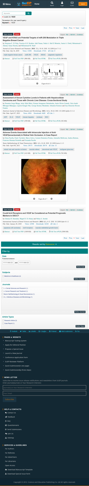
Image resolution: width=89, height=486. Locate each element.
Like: (52, 51)
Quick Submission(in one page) (17, 366)
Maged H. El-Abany (26, 219)
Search (52, 5)
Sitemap (10, 438)
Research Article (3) (10, 320)
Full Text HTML (40, 58)
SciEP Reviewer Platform (14, 361)
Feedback (11, 417)
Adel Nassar (38, 43)
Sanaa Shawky (13, 46)
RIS (67, 35)
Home (37, 4)
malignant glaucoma (66, 149)
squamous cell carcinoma (12, 228)
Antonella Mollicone (60, 138)
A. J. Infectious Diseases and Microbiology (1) (18, 297)
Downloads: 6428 (39, 113)
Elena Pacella (9, 138)
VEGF (36, 55)
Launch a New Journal (13, 353)
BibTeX (72, 35)
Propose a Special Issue (14, 349)
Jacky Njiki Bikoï (26, 103)
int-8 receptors (28, 228)
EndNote (80, 35)
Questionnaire (13, 425)
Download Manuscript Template (20, 469)
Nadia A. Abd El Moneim (51, 43)
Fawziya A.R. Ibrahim (26, 43)
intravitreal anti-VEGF (49, 149)
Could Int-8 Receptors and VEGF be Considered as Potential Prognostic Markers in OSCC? (34, 214)
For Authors (9, 449)
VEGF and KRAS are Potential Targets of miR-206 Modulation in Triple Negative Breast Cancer (33, 39)
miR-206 (28, 55)
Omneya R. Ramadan (12, 219)
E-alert (72, 5)
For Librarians (10, 461)
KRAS (43, 55)
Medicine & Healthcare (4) (12, 276)
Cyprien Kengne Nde (24, 106)
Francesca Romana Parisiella (12, 140)
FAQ (8, 421)
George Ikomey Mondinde (40, 106)
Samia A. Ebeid (66, 43)
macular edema (34, 149)
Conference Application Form (16, 357)
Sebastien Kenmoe (56, 106)
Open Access (10, 465)
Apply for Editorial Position (15, 345)
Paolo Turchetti (20, 138)
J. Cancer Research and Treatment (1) (16, 291)
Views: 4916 (27, 113)
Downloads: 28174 (41, 145)
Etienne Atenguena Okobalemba (43, 103)
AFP (5, 117)
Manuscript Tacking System (15, 341)
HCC (46, 117)
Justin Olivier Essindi (62, 103)
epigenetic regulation (55, 55)
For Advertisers (11, 457)
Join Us (10, 433)
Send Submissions (14, 429)
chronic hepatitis (28, 117)
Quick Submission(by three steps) (18, 370)
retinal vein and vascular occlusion (15, 149)
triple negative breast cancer (13, 55)
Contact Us (11, 413)
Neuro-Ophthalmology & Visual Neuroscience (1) (19, 294)
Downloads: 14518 (42, 224)
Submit (83, 4)
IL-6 (11, 117)
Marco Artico (30, 138)
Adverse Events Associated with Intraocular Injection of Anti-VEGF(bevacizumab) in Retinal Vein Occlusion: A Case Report (30, 133)
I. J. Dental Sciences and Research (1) (16, 288)
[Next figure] (51, 199)
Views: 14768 (29, 224)
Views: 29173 (27, 145)
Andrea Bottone (73, 138)
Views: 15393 (27, 51)
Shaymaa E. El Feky (11, 43)
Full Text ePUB (55, 58)
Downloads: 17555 (40, 51)
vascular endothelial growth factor (47, 228)
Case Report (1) (9, 323)
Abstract (7, 58)
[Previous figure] (37, 83)
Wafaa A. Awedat (42, 219)
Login (62, 5)
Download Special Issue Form (18, 474)
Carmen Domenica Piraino (44, 138)
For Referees (10, 453)
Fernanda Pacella (30, 140)
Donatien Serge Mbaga (12, 103)
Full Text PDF (19, 58)
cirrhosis (39, 117)
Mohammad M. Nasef (28, 46)
